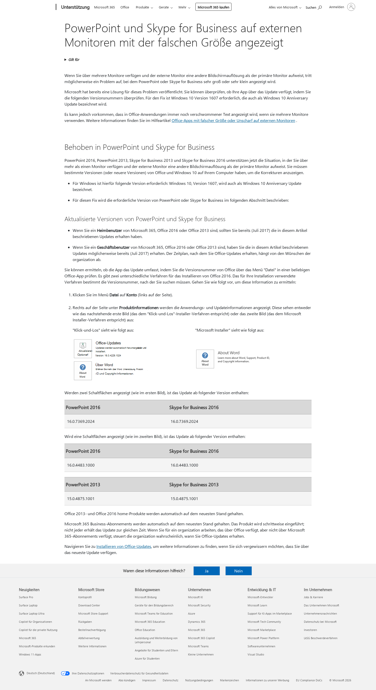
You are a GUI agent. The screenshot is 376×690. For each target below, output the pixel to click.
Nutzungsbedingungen (199, 680)
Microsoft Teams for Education (154, 613)
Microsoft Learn (257, 605)
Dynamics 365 (196, 622)
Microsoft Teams (198, 646)
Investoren (310, 630)
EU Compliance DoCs (309, 680)
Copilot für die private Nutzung (38, 630)
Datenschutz (170, 680)
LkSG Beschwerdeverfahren (320, 638)
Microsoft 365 (104, 7)
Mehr (182, 7)
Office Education (145, 630)
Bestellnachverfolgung (92, 630)
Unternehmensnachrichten (320, 613)
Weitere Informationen (92, 646)
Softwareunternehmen (261, 646)
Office (124, 7)
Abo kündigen (126, 680)
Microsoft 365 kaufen (213, 7)
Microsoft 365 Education (150, 622)
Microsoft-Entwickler (260, 597)
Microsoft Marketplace (262, 630)
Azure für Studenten (147, 658)
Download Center (89, 605)
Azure (191, 613)
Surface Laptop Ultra (32, 613)
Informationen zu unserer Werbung (267, 680)
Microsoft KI (195, 597)
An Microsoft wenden (98, 680)
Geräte (164, 7)
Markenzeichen (229, 680)
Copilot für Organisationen (35, 622)
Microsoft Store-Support (93, 613)
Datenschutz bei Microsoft (320, 622)
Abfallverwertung (88, 638)
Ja (206, 570)
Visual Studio (256, 654)
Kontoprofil (85, 597)
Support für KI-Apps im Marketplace (270, 613)
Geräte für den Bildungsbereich (154, 605)
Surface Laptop (28, 605)
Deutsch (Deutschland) (41, 673)
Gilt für (73, 59)
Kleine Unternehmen (201, 654)
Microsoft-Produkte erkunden (37, 646)
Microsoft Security (199, 605)
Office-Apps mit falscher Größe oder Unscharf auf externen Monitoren (233, 120)
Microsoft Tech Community (264, 622)
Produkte (142, 7)
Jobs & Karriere (313, 597)
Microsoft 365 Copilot (201, 638)
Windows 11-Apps (30, 654)
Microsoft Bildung (146, 597)
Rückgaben (85, 622)
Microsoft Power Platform (263, 638)
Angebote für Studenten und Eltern (156, 650)
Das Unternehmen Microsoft (321, 605)
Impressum (149, 680)
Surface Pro (26, 597)
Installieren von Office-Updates (123, 546)
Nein (238, 570)
